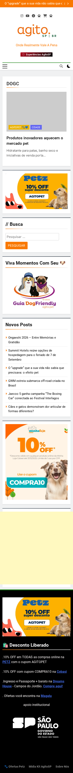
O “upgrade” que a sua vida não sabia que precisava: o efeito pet (32, 3)
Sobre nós (62, 766)
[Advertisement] (36, 548)
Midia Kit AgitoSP (40, 766)
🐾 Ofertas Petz (14, 766)
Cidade (36, 127)
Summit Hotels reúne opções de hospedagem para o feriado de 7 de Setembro (32, 355)
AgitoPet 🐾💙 (19, 127)
